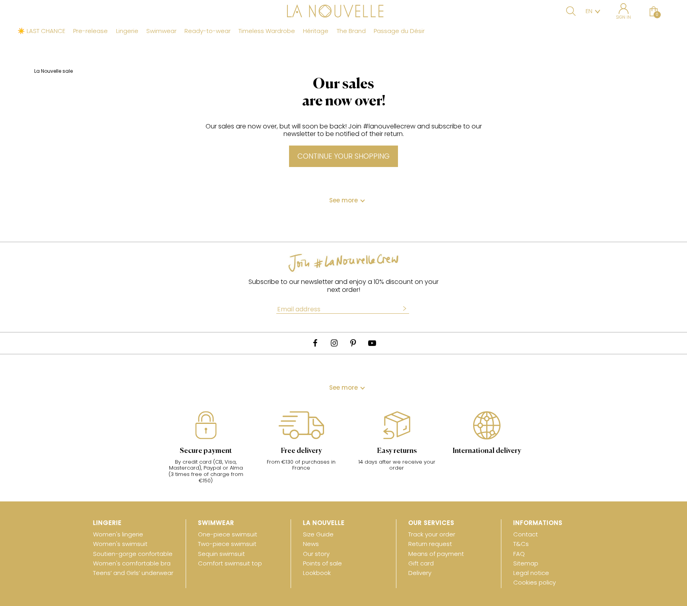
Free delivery (301, 450)
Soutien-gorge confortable (133, 554)
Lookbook (317, 573)
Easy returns (397, 450)
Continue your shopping (343, 156)
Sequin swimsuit (221, 554)
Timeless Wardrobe (267, 31)
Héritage (315, 31)
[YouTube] (372, 343)
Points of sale (322, 563)
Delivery (419, 573)
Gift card (421, 563)
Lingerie (127, 31)
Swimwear (161, 31)
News (311, 544)
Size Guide (318, 534)
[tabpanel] (206, 451)
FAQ (519, 554)
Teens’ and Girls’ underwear (133, 573)
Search (571, 11)
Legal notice (531, 573)
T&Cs (521, 544)
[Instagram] (334, 343)
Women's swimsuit (120, 544)
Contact (525, 534)
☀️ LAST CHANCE (41, 31)
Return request (430, 544)
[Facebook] (314, 343)
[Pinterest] (353, 343)
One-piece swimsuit (227, 534)
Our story (316, 554)
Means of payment (436, 554)
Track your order (431, 534)
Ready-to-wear (207, 31)
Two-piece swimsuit (227, 544)
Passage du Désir (399, 31)
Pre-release (90, 31)
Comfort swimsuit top (230, 563)
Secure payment (206, 450)
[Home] (343, 11)
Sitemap (525, 563)
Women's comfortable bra (132, 563)
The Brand (351, 31)
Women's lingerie (118, 534)
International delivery (486, 450)
